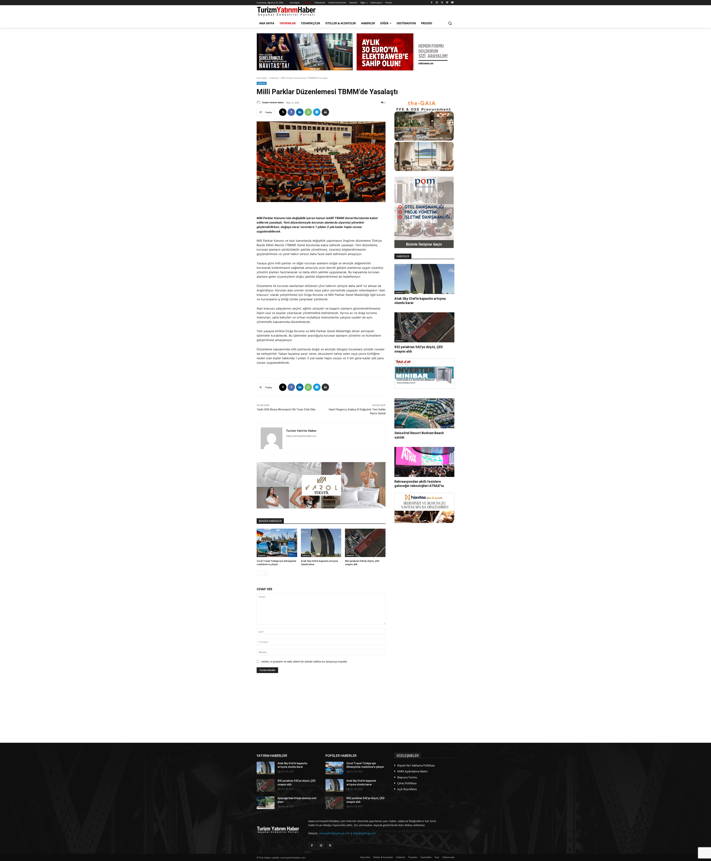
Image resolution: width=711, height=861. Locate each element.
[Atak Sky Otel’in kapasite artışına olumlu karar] (321, 543)
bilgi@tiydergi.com (364, 833)
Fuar (397, 475)
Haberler (274, 78)
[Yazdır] (325, 112)
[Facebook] (432, 3)
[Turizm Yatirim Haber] (259, 102)
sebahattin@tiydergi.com (334, 833)
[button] (449, 23)
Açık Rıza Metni (407, 789)
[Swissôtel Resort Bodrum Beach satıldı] (424, 413)
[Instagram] (437, 3)
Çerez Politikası (407, 783)
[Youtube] (452, 3)
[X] (442, 3)
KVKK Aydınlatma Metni (412, 771)
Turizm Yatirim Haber (273, 102)
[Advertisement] (321, 708)
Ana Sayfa (262, 78)
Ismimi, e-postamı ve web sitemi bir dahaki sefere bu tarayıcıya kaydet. (304, 661)
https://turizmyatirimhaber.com (301, 436)
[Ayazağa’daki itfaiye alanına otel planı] (266, 802)
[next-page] (265, 573)
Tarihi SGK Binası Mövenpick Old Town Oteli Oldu (286, 409)
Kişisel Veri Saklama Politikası (416, 765)
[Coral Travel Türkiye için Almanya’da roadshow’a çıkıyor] (277, 543)
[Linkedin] (299, 112)
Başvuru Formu (407, 777)
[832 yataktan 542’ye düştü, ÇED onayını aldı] (365, 543)
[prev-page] (259, 573)
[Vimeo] (447, 3)
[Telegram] (317, 112)
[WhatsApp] (308, 112)
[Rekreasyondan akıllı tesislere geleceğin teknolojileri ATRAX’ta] (424, 462)
